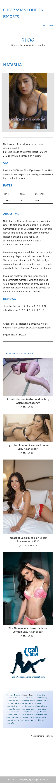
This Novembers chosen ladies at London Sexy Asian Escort (28, 630)
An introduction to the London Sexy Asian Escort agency (28, 401)
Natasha (41, 45)
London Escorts (28, 695)
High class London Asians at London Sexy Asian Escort (28, 446)
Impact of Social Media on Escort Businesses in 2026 (28, 539)
